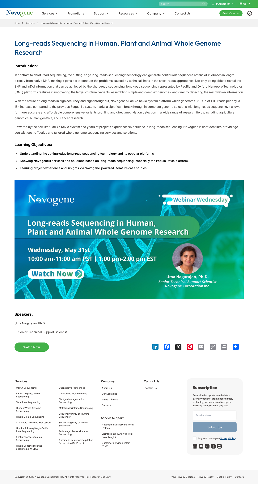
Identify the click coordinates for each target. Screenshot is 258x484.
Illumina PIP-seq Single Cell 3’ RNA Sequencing (32, 430)
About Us (107, 388)
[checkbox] (195, 438)
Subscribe (214, 427)
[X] (207, 446)
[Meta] (213, 446)
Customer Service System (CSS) (116, 444)
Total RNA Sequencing (28, 402)
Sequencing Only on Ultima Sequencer (73, 424)
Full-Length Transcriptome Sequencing (73, 433)
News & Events (110, 399)
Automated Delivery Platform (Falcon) (118, 426)
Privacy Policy (228, 438)
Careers (106, 405)
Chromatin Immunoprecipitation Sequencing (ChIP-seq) (76, 442)
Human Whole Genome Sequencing (28, 409)
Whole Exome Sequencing (30, 416)
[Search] (203, 3)
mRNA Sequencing (26, 387)
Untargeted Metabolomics (73, 393)
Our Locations (109, 393)
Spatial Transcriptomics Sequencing (29, 438)
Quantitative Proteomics (72, 387)
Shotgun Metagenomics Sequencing (71, 401)
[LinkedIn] (195, 446)
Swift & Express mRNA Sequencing (28, 395)
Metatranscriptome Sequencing (76, 408)
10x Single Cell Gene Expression (33, 422)
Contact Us (151, 388)
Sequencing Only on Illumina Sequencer (74, 415)
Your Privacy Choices (183, 476)
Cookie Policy (224, 476)
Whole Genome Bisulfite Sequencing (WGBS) (29, 447)
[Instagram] (219, 446)
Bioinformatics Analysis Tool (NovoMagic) (117, 435)
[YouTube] (201, 446)
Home (17, 23)
